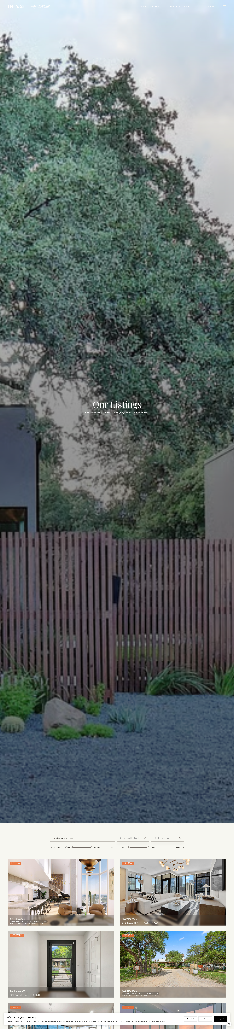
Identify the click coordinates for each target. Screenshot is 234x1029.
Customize (205, 1019)
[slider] (72, 847)
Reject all (190, 1019)
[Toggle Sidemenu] (224, 6)
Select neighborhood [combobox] (129, 838)
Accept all (220, 1019)
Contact (211, 7)
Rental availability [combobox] (162, 838)
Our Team (198, 7)
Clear (178, 847)
